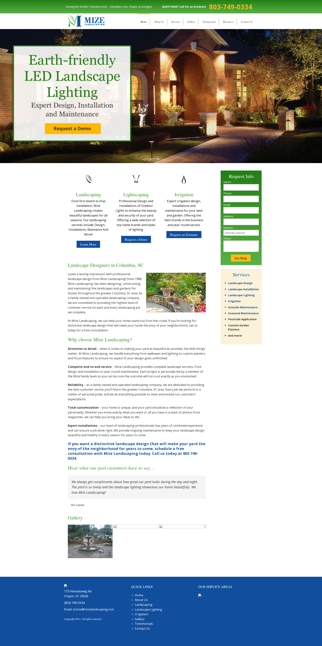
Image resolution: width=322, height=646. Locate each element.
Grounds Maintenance (243, 307)
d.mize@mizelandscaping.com (93, 609)
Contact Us (247, 21)
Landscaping (143, 605)
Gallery (191, 21)
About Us (159, 21)
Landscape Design (240, 283)
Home (144, 21)
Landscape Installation (243, 289)
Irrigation (234, 301)
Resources (228, 21)
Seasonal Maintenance (243, 313)
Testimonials (209, 21)
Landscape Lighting (241, 295)
